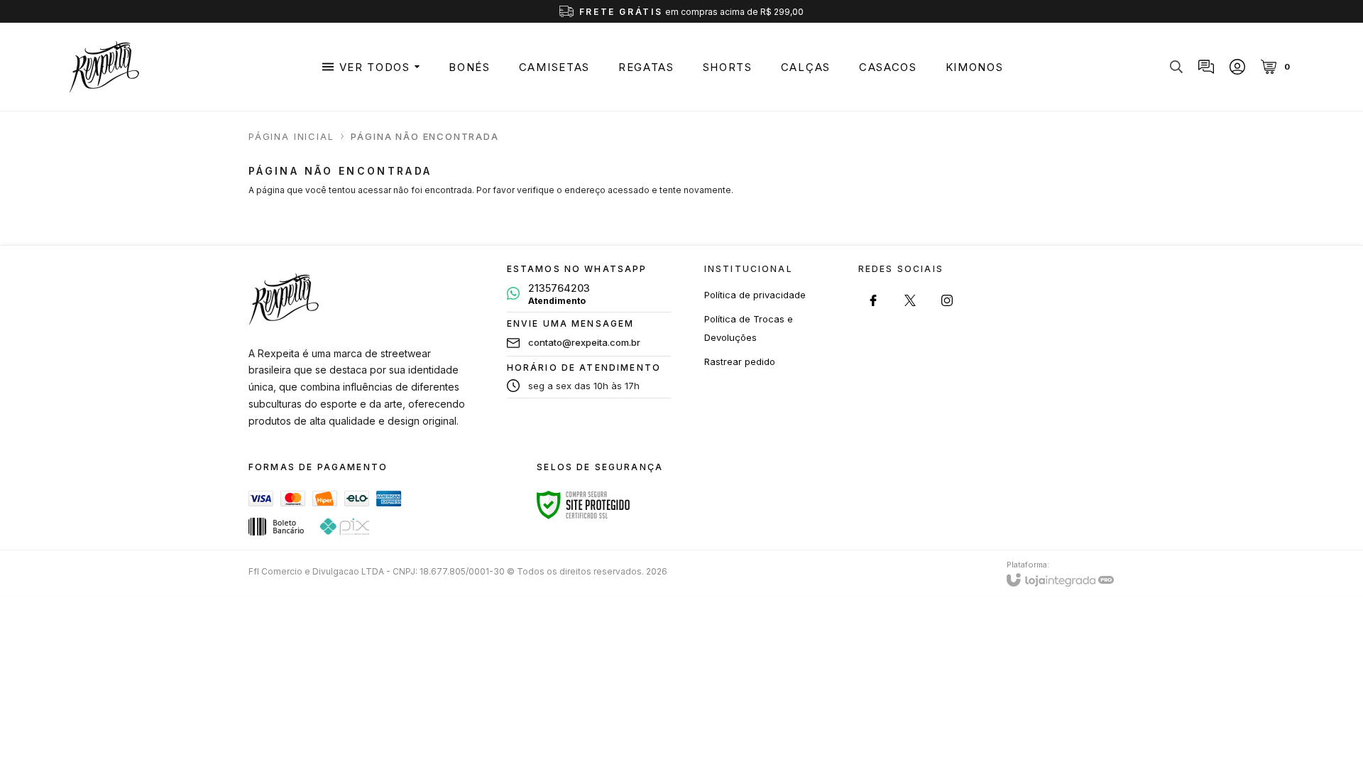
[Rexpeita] (104, 66)
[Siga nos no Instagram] (947, 300)
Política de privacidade (755, 294)
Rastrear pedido (739, 361)
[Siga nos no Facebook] (873, 300)
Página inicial (291, 136)
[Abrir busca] (1176, 66)
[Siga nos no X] (910, 300)
